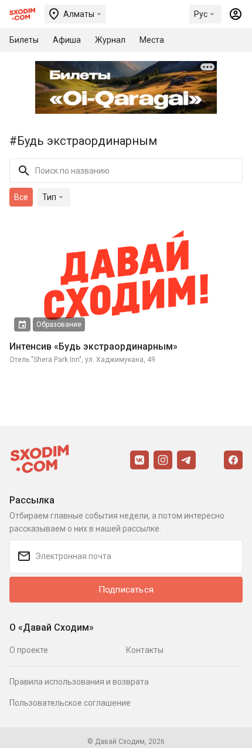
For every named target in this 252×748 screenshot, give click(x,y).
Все (21, 197)
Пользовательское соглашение (70, 703)
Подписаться (126, 589)
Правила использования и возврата (79, 681)
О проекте (28, 650)
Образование (58, 324)
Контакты (145, 650)
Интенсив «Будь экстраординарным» (93, 346)
